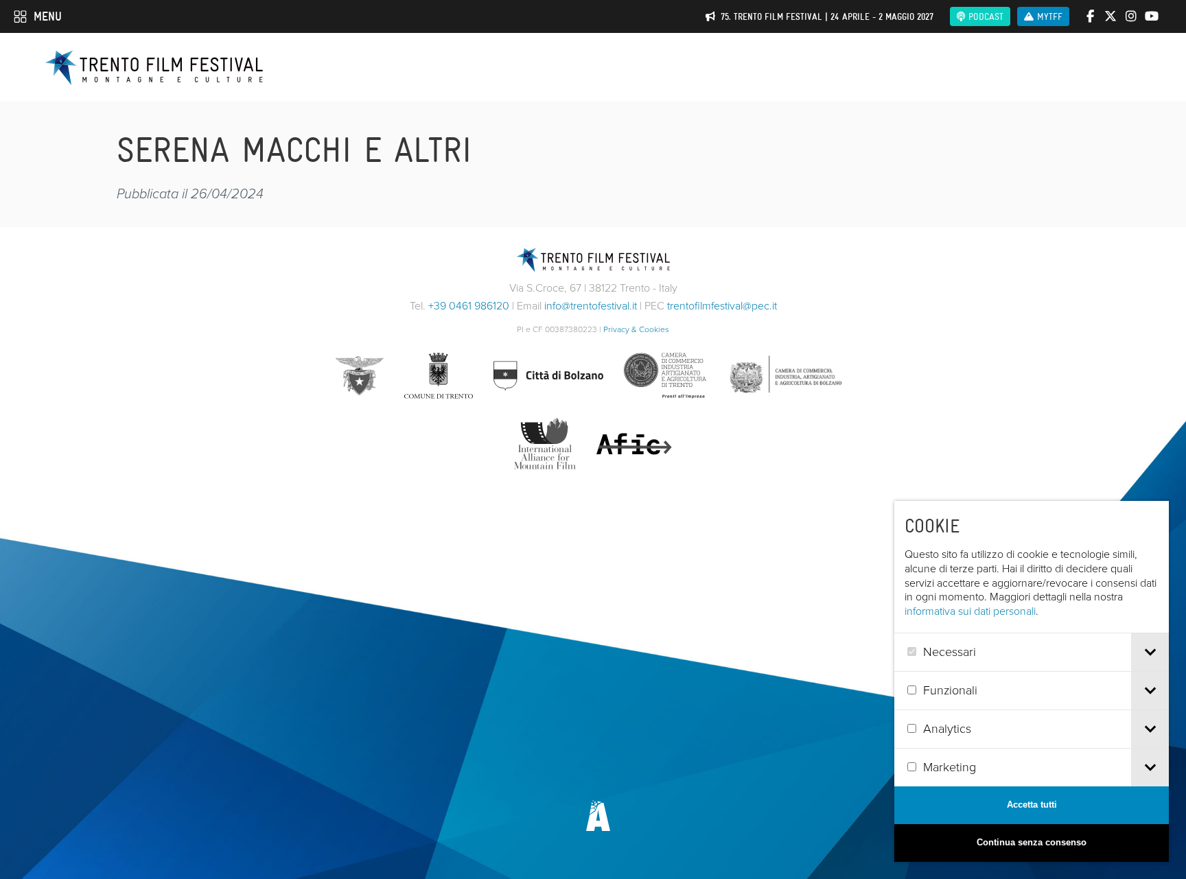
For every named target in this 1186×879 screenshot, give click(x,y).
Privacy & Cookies (636, 329)
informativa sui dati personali (970, 611)
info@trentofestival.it (590, 306)
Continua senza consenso (1031, 842)
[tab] (1150, 652)
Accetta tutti (1032, 804)
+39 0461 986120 (468, 306)
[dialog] (1031, 681)
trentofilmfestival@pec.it (722, 306)
